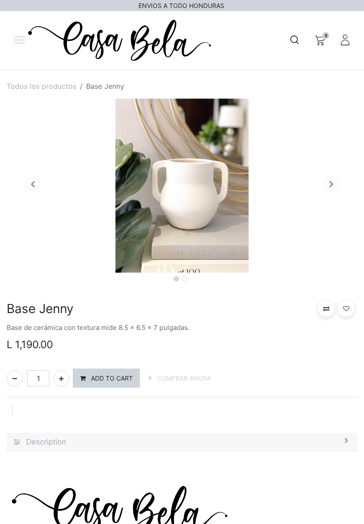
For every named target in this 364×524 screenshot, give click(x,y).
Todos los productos (41, 86)
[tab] (182, 442)
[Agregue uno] (61, 378)
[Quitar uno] (15, 378)
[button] (33, 184)
